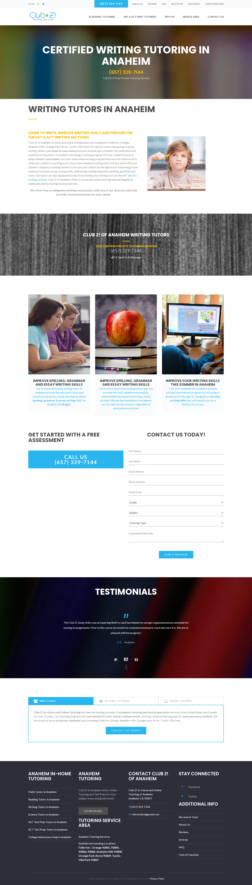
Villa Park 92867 (89, 859)
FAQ (164, 4)
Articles (183, 839)
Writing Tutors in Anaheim (43, 806)
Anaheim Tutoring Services (94, 836)
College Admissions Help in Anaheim (49, 837)
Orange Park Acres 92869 (95, 855)
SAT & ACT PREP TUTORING (140, 16)
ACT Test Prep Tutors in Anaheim (48, 829)
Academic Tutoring (102, 16)
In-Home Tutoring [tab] (116, 700)
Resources (194, 4)
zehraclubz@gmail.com (145, 814)
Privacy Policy (157, 878)
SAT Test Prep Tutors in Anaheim (47, 822)
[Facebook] (38, 4)
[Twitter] (43, 4)
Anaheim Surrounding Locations (97, 843)
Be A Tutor (177, 4)
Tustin (116, 855)
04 (136, 659)
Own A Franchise (214, 4)
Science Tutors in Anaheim (43, 814)
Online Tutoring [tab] (180, 700)
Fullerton (85, 847)
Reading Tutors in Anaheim (44, 799)
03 (126, 659)
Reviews (152, 4)
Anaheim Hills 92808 (109, 851)
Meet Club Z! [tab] (47, 700)
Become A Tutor (188, 817)
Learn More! (93, 811)
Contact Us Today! (126, 730)
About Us (184, 824)
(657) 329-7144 (140, 806)
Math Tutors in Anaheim (42, 791)
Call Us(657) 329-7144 (76, 459)
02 (115, 659)
